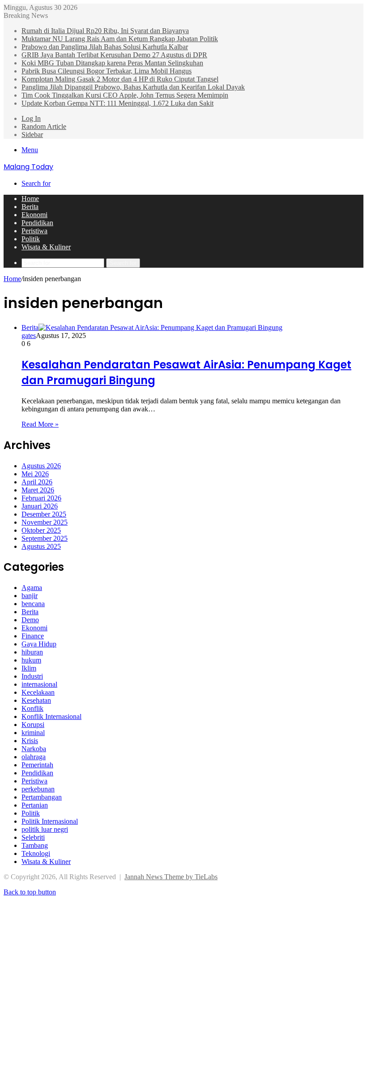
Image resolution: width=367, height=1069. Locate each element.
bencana (33, 603)
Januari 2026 (39, 506)
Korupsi (32, 724)
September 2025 (44, 538)
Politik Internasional (49, 821)
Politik (30, 239)
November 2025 (44, 522)
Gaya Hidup (38, 644)
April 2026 (36, 482)
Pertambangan (41, 797)
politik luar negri (44, 829)
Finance (32, 636)
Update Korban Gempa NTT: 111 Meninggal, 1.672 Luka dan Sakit (117, 103)
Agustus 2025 (41, 546)
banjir (29, 595)
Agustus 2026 (41, 466)
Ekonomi (34, 214)
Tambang (34, 845)
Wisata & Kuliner (46, 247)
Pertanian (34, 805)
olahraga (33, 757)
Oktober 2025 (41, 530)
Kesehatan (36, 700)
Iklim (28, 668)
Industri (32, 676)
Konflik (32, 708)
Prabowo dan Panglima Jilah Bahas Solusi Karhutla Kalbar (104, 47)
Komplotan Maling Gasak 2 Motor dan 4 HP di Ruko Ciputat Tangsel (119, 79)
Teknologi (35, 853)
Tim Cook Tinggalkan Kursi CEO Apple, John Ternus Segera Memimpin (124, 95)
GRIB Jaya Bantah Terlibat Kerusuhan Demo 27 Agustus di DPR (114, 55)
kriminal (33, 732)
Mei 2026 (35, 474)
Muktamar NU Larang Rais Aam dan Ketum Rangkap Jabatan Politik (119, 39)
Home (30, 198)
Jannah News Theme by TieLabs (171, 877)
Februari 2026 (41, 498)
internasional (39, 684)
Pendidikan (37, 223)
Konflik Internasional (51, 716)
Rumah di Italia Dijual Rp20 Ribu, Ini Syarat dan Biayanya (105, 30)
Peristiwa (34, 231)
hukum (31, 660)
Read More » (40, 424)
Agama (31, 587)
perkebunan (38, 789)
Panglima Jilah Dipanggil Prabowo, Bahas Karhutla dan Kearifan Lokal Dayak (133, 87)
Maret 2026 (37, 490)
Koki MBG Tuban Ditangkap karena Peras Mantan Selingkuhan (112, 63)
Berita (29, 206)
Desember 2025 (43, 514)
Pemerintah (37, 765)
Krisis (29, 740)
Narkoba (33, 749)
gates (28, 335)
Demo (30, 620)
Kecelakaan (38, 692)
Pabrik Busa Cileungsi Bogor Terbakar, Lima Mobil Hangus (106, 71)
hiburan (32, 652)
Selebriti (33, 837)
